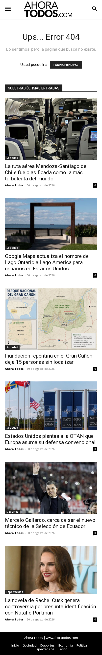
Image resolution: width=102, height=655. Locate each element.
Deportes (12, 511)
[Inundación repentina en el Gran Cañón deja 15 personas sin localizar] (51, 319)
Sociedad (12, 158)
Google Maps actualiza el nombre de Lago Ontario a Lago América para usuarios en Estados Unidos (47, 262)
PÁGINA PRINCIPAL (65, 65)
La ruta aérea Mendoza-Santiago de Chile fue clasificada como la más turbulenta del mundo (45, 172)
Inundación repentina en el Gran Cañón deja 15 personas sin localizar (48, 359)
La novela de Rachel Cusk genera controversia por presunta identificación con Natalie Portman (50, 606)
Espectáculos (14, 592)
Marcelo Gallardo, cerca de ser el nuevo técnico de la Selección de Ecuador (50, 523)
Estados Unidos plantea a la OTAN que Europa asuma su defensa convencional (50, 439)
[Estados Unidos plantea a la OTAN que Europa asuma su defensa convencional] (51, 405)
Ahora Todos (14, 185)
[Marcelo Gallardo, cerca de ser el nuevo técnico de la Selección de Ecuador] (51, 488)
